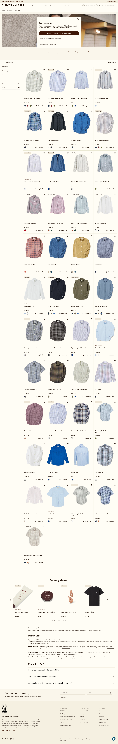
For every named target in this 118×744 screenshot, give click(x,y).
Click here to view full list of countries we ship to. (48, 44)
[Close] (78, 19)
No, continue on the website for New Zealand (50, 38)
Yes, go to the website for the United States (59, 33)
